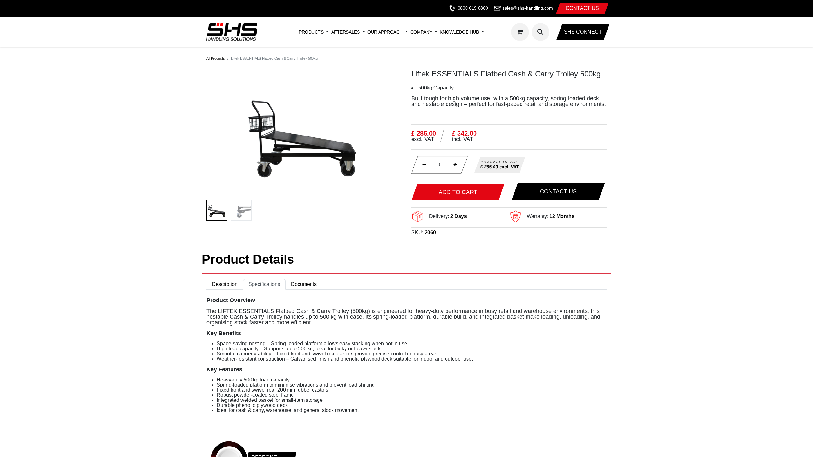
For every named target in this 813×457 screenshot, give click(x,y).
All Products (215, 58)
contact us (582, 8)
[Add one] (455, 165)
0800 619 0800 (473, 7)
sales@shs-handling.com (527, 7)
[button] (540, 32)
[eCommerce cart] (520, 32)
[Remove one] (424, 165)
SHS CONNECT (583, 32)
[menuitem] (311, 32)
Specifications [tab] (264, 284)
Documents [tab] (304, 284)
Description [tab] (225, 284)
